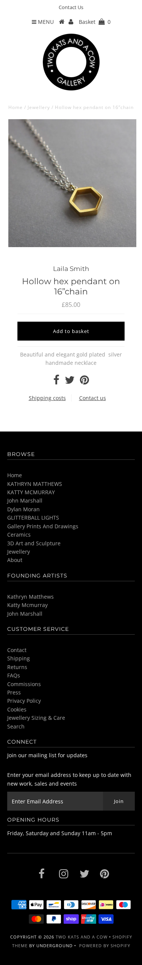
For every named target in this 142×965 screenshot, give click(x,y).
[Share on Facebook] (56, 381)
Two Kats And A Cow (82, 937)
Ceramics (19, 534)
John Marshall (24, 500)
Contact (17, 650)
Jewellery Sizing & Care (36, 717)
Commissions (24, 684)
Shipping (18, 658)
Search (16, 726)
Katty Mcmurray (27, 605)
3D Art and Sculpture (34, 543)
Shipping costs (47, 398)
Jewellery (39, 107)
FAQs (13, 675)
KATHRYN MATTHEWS (34, 483)
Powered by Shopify (104, 945)
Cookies (17, 709)
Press (14, 692)
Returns (17, 667)
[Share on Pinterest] (84, 381)
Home (15, 107)
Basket (95, 21)
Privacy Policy (24, 700)
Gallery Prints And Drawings (42, 526)
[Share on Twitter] (70, 381)
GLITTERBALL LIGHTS (33, 517)
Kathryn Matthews (30, 596)
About (14, 559)
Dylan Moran (23, 509)
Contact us (92, 398)
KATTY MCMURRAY (31, 492)
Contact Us (71, 7)
